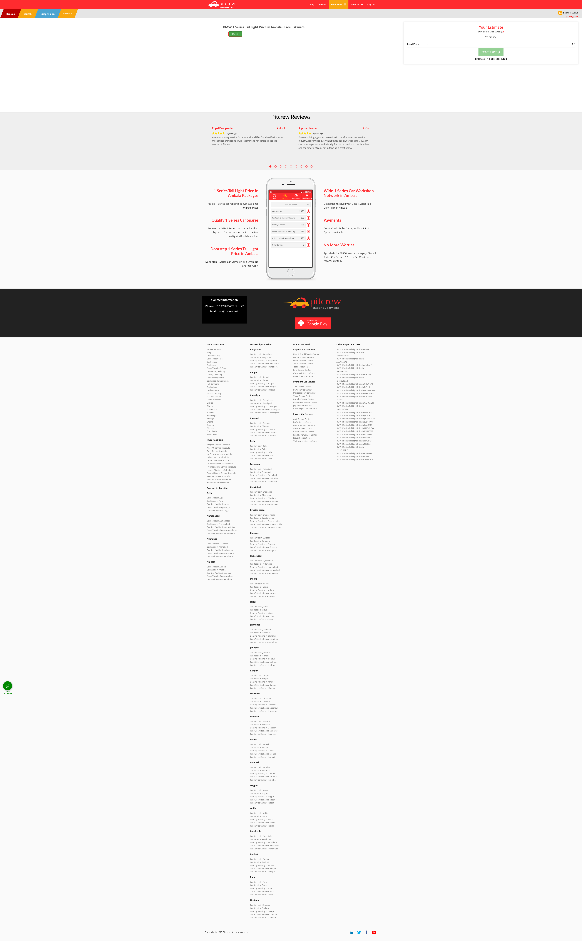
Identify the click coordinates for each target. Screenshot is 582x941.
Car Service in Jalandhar (260, 629)
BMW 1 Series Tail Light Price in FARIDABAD (355, 390)
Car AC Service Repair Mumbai (263, 776)
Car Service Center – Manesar (263, 734)
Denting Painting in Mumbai (262, 773)
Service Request (214, 349)
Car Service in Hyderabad (261, 560)
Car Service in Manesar (260, 721)
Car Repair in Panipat (259, 862)
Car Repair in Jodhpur (259, 655)
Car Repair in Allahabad (217, 546)
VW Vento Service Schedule (219, 479)
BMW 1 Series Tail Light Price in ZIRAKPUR (354, 459)
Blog (311, 4)
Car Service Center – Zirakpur (263, 917)
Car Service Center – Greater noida (265, 527)
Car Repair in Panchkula (260, 839)
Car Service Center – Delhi (261, 458)
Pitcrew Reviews (291, 117)
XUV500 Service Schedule (218, 482)
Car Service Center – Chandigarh (264, 412)
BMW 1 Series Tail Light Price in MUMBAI (354, 437)
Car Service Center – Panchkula (264, 848)
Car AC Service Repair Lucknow (264, 707)
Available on (317, 322)
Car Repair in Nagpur (259, 793)
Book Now (337, 4)
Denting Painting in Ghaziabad (263, 498)
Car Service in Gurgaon (260, 537)
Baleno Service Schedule (218, 457)
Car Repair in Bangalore (260, 357)
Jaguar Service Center (302, 405)
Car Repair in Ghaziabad (260, 495)
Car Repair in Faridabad (260, 472)
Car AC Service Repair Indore (263, 593)
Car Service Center (215, 358)
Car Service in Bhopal (259, 377)
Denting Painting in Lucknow (263, 704)
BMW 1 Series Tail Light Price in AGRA (352, 349)
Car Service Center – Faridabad (264, 481)
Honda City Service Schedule (219, 470)
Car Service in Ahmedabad (218, 520)
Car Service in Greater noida (262, 514)
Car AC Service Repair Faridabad (264, 478)
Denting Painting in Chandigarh (264, 406)
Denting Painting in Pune (261, 888)
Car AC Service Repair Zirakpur (263, 914)
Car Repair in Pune (258, 885)
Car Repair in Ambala (216, 569)
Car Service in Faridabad (261, 469)
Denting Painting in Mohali (262, 750)
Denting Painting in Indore (262, 590)
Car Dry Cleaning (214, 374)
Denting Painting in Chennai (262, 429)
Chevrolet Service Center (304, 373)
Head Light (212, 415)
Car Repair (211, 365)
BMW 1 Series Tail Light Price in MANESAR (354, 431)
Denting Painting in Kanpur (262, 681)
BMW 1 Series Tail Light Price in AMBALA (354, 365)
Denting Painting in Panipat (262, 865)
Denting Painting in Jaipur (261, 613)
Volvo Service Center (302, 396)
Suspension (212, 409)
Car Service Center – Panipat (262, 871)
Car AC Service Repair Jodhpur (263, 662)
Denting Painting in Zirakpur (262, 911)
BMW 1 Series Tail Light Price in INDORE (353, 412)
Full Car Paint (213, 383)
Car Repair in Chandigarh (261, 403)
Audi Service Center (302, 386)
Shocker (210, 412)
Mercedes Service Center (304, 392)
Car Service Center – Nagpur (262, 802)
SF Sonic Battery (214, 396)
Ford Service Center (302, 370)
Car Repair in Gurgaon (260, 541)
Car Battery (212, 387)
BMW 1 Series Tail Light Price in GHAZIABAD (355, 393)
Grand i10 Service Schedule (219, 460)
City (370, 4)
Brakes (210, 402)
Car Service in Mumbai (260, 767)
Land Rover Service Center (305, 402)
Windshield (212, 434)
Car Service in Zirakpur (260, 905)
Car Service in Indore (259, 583)
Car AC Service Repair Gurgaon (263, 547)
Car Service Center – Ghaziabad (264, 504)
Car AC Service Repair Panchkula (264, 845)
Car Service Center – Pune (261, 894)
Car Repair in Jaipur (258, 609)
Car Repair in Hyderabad (261, 563)
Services (356, 4)
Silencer (210, 428)
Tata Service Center (301, 366)
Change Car (572, 16)
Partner (322, 4)
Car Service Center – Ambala (219, 579)
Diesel (235, 33)
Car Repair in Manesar (260, 724)
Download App (213, 355)
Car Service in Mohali (259, 744)
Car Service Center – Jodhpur (263, 665)
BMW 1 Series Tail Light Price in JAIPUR (353, 415)
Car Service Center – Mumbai (263, 779)
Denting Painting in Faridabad (263, 475)
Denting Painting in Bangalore (263, 360)
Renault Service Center (303, 376)
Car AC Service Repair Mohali (263, 753)
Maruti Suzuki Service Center (306, 354)
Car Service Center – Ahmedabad (221, 533)
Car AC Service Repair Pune (262, 891)
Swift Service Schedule (217, 451)
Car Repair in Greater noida (262, 518)
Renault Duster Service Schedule (221, 473)
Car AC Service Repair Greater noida (266, 524)
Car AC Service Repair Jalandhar (264, 639)
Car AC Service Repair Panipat (263, 868)
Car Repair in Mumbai (259, 770)
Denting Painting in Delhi (261, 452)
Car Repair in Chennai (259, 426)
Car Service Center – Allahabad (220, 556)
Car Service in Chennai (260, 423)
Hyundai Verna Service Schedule (221, 466)
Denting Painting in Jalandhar (263, 635)
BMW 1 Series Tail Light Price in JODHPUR (354, 421)
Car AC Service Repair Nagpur (263, 799)
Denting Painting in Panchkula (263, 842)
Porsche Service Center (303, 399)
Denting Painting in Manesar (263, 727)
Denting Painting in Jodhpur (262, 658)
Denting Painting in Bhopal (262, 383)
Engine (210, 421)
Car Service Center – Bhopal (262, 389)
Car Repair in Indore (259, 586)
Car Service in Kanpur (259, 675)
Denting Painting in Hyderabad (264, 567)
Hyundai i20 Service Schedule (220, 463)
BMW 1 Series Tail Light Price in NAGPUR (354, 440)
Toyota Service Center (303, 363)
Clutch (210, 406)
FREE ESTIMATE (8, 692)
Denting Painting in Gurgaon (263, 544)
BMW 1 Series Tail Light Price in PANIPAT (354, 453)
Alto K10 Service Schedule (218, 447)
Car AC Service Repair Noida (262, 822)
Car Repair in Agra (215, 501)
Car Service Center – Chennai (263, 435)
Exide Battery (213, 390)
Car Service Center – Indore (262, 596)
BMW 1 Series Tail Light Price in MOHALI (354, 434)
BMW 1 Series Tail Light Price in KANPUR (354, 425)
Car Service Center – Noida (262, 825)
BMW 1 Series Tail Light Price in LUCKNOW (355, 428)
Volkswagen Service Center (305, 408)
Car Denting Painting (216, 371)
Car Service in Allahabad (217, 543)
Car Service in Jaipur (259, 606)
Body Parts (212, 431)
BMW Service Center (302, 389)
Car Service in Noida (259, 813)
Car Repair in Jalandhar (260, 632)
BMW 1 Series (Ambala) (490, 32)
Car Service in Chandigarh (261, 400)
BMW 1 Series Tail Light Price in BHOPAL (354, 374)
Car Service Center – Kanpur (262, 688)
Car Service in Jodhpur (260, 652)
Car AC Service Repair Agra (218, 507)
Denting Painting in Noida (261, 819)
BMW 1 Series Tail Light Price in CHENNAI (354, 383)
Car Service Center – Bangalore (264, 366)
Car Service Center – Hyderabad (264, 573)
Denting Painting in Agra (218, 504)
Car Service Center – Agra (218, 510)
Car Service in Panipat (259, 859)
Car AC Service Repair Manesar (263, 730)
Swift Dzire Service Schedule (219, 454)
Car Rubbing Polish (215, 377)
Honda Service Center (303, 360)
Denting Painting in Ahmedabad (221, 527)
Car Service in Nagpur (259, 790)
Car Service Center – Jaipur (262, 619)
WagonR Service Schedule (218, 444)
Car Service (212, 362)
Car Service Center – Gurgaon (263, 550)
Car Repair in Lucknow (260, 701)
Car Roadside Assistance (218, 380)
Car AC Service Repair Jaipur (262, 616)
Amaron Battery (214, 393)
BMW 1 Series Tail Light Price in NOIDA (353, 444)
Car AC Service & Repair (217, 368)
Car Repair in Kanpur (259, 678)
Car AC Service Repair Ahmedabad (222, 530)
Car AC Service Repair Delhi (262, 455)
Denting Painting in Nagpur (262, 796)
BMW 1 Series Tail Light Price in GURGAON (355, 402)
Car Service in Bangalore (261, 354)
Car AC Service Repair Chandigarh (265, 409)
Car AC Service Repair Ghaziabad (264, 501)
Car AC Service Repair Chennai (263, 432)
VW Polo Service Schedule (218, 476)
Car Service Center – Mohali (262, 757)
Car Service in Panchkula (261, 836)
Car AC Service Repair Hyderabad (265, 570)
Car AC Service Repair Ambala (220, 576)
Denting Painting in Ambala (219, 573)
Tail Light (211, 418)
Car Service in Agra (215, 497)
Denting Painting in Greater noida (265, 521)
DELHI (282, 128)
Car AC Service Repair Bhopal (263, 386)
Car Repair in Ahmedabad (218, 524)
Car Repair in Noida (258, 816)
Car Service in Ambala (216, 566)
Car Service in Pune (258, 882)
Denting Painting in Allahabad (220, 550)
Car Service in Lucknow (260, 698)
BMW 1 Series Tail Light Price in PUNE (352, 456)
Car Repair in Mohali (259, 747)
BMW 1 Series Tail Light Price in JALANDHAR (355, 418)
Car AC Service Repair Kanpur (263, 685)
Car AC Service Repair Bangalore (264, 363)
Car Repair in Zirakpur (259, 908)
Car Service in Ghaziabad (261, 491)
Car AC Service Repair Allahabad (221, 553)
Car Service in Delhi (258, 446)
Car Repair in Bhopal (259, 380)
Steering (210, 425)
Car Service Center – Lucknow (263, 711)
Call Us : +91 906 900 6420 (491, 59)
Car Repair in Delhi (258, 449)
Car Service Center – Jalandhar (263, 642)
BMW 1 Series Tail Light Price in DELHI (353, 387)
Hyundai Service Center (303, 357)
